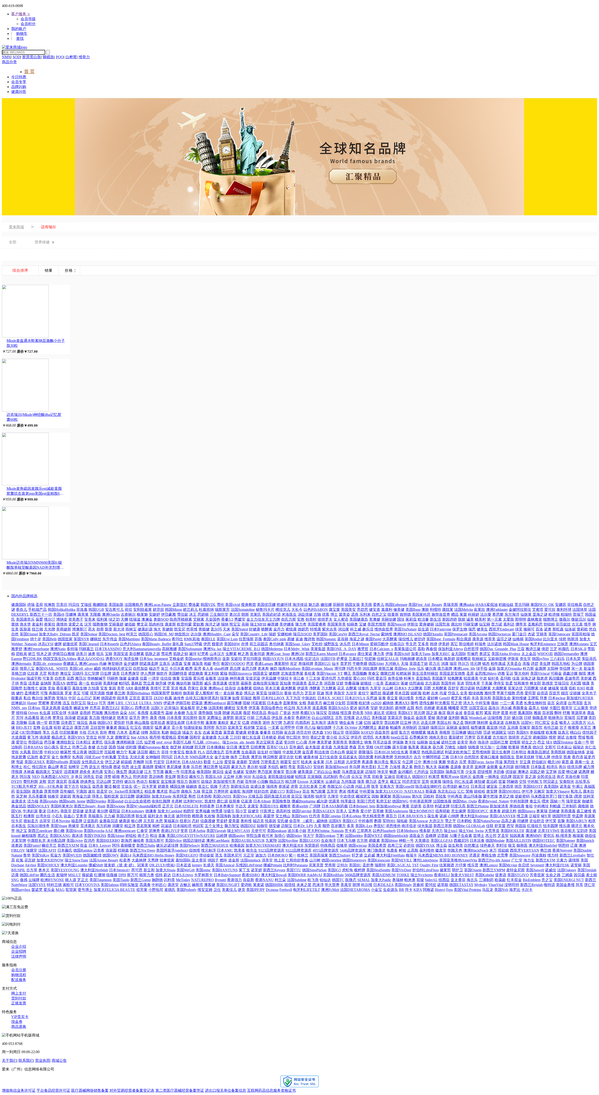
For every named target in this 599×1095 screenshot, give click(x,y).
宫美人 (341, 811)
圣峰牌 (430, 836)
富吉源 (289, 732)
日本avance (347, 654)
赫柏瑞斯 (29, 836)
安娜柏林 (284, 634)
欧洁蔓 (423, 619)
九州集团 (348, 782)
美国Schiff (402, 654)
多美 (350, 826)
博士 (334, 614)
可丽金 (556, 673)
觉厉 (51, 782)
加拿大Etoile (162, 796)
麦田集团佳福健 (281, 777)
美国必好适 (271, 614)
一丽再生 (492, 777)
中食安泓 (177, 752)
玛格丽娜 (407, 659)
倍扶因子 (589, 732)
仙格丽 (518, 639)
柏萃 (592, 821)
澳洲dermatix (21, 664)
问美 (149, 762)
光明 (295, 713)
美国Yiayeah (216, 831)
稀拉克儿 (282, 610)
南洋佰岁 (409, 826)
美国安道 (120, 654)
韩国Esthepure (396, 605)
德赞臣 (72, 683)
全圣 (554, 723)
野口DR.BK (32, 659)
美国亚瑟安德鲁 (452, 673)
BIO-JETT (24, 727)
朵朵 (123, 713)
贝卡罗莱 (149, 786)
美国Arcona (478, 634)
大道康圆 (18, 737)
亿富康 (246, 801)
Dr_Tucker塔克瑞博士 (126, 791)
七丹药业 (421, 772)
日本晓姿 (269, 737)
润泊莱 (343, 629)
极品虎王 (58, 737)
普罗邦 (345, 664)
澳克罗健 (324, 742)
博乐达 (249, 693)
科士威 (355, 629)
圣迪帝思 (572, 678)
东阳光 (155, 732)
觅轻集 (440, 796)
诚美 (470, 619)
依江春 (298, 678)
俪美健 (399, 610)
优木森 (317, 732)
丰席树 (177, 801)
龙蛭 (43, 782)
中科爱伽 (366, 791)
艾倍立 (91, 737)
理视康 (16, 772)
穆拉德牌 (324, 727)
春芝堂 (45, 757)
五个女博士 (214, 826)
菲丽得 (338, 605)
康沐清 (77, 836)
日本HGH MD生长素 (391, 752)
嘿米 (545, 801)
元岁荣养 (353, 762)
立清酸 (501, 747)
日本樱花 (435, 659)
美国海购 (223, 816)
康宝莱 (334, 610)
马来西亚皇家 (353, 772)
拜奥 (543, 698)
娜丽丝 (95, 639)
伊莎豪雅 (168, 614)
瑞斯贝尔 (437, 727)
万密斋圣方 (270, 762)
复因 (112, 688)
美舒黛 (586, 678)
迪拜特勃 (183, 816)
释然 (192, 796)
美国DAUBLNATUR (248, 840)
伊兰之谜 (112, 762)
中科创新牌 (519, 801)
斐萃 (184, 831)
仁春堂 (142, 831)
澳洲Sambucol (215, 703)
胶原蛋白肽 (31, 57)
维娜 (109, 693)
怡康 (218, 713)
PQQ (60, 57)
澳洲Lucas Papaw (158, 605)
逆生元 (94, 767)
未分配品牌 (56, 840)
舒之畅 (201, 708)
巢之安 (235, 723)
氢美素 (413, 747)
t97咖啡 (275, 752)
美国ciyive (74, 840)
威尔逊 (322, 801)
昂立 (541, 742)
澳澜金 (147, 619)
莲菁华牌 (51, 791)
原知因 (74, 762)
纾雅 (566, 713)
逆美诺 (90, 811)
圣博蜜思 (31, 693)
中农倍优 (347, 796)
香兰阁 (119, 693)
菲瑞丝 (246, 698)
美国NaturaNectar (486, 821)
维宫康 (345, 713)
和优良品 (259, 713)
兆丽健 (429, 708)
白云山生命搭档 (137, 801)
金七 (55, 757)
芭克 (250, 664)
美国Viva (240, 796)
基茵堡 (268, 816)
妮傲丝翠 (70, 644)
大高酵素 (389, 639)
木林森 (29, 772)
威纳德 (388, 703)
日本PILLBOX (273, 698)
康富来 (425, 747)
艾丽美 (541, 634)
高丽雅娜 (169, 649)
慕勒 (421, 649)
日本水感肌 (294, 659)
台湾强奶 (449, 786)
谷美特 (428, 806)
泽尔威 (506, 708)
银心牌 (136, 821)
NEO (36, 777)
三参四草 (506, 786)
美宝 (76, 693)
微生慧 (121, 772)
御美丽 (188, 693)
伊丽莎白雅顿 (63, 654)
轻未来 (306, 762)
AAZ (109, 831)
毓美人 (564, 723)
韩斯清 (572, 639)
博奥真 (526, 747)
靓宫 (565, 693)
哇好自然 (261, 791)
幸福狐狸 (537, 732)
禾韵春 (498, 772)
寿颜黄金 (520, 708)
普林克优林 (525, 757)
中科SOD (51, 752)
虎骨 (294, 786)
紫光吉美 (329, 629)
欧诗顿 (554, 614)
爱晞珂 (160, 767)
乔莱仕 (193, 688)
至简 (425, 782)
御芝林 (175, 747)
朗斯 (245, 614)
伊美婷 (443, 644)
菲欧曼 (377, 777)
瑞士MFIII (258, 624)
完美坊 (61, 605)
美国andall (115, 801)
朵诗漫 (561, 703)
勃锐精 (549, 624)
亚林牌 (480, 767)
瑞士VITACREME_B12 (241, 649)
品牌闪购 (18, 87)
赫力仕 (464, 786)
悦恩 (125, 767)
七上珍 (217, 762)
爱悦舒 (119, 723)
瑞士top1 (451, 831)
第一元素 (494, 619)
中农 (483, 678)
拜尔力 (463, 664)
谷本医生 (18, 826)
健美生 (482, 629)
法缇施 (223, 678)
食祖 (529, 806)
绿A (549, 742)
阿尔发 (25, 777)
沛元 (416, 723)
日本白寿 (337, 752)
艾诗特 (117, 782)
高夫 (91, 629)
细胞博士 (550, 619)
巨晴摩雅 (258, 747)
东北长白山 (447, 791)
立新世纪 (179, 605)
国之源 (431, 713)
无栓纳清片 (403, 757)
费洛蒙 (194, 605)
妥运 (509, 673)
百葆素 (73, 782)
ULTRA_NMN (150, 703)
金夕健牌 (131, 664)
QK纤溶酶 (382, 747)
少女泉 (470, 772)
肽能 (461, 619)
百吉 (306, 791)
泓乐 (420, 668)
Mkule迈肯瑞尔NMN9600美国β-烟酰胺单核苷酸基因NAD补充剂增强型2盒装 (35, 565)
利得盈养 (207, 806)
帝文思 (411, 644)
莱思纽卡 (511, 762)
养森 (353, 747)
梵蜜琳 (43, 703)
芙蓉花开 (394, 718)
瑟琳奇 (154, 831)
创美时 (311, 619)
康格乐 (186, 791)
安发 (104, 688)
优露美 (334, 801)
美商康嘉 (568, 811)
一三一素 (507, 703)
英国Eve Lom (227, 639)
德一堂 (42, 723)
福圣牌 (76, 821)
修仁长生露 (251, 737)
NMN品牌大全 (201, 757)
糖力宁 (122, 752)
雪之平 (450, 821)
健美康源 (305, 772)
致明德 (405, 614)
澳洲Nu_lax (212, 649)
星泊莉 (491, 782)
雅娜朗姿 (100, 605)
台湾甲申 (287, 727)
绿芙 (518, 629)
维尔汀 (49, 619)
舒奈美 (358, 713)
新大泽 (118, 629)
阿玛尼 (167, 757)
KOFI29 (367, 732)
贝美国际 (437, 772)
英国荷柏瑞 (580, 634)
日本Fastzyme (440, 629)
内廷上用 (362, 786)
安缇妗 (318, 767)
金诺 (228, 772)
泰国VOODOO (233, 664)
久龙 (110, 737)
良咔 (103, 732)
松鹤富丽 (403, 673)
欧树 (426, 693)
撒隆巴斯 (387, 673)
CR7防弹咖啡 (31, 732)
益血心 (69, 816)
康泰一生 (582, 762)
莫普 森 (568, 762)
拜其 (367, 777)
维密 (552, 737)
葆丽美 (246, 683)
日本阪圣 (538, 767)
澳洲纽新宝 (65, 742)
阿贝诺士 (550, 782)
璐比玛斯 (474, 732)
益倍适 (542, 693)
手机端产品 (37, 610)
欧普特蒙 (184, 624)
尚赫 (103, 664)
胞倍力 (419, 767)
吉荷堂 (45, 821)
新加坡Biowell (336, 767)
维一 (218, 693)
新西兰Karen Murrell (321, 654)
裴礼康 (177, 644)
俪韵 (273, 668)
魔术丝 (162, 791)
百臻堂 (524, 727)
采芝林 (21, 796)
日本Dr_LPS (303, 826)
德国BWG (400, 801)
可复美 (48, 678)
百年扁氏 (296, 747)
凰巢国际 (525, 713)
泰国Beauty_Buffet (156, 644)
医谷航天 (568, 831)
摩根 (112, 732)
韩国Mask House (516, 644)
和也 (419, 708)
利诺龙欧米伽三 (458, 752)
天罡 (43, 673)
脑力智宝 (231, 826)
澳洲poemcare (125, 831)
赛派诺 (284, 786)
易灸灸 (85, 772)
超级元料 (509, 811)
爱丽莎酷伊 (379, 644)
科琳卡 (409, 678)
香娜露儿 (70, 664)
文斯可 (550, 747)
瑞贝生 (82, 723)
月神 (312, 742)
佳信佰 (166, 678)
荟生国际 (23, 791)
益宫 (551, 703)
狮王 (347, 673)
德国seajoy (236, 836)
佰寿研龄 (442, 811)
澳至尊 (244, 747)
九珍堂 (351, 693)
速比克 (379, 713)
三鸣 (84, 767)
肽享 (375, 786)
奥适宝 (484, 654)
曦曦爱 (453, 708)
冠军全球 (58, 713)
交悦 (522, 782)
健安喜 (374, 610)
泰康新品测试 (538, 752)
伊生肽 (277, 718)
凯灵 (75, 634)
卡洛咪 (73, 713)
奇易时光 (303, 718)
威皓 (97, 668)
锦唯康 (473, 747)
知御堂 (262, 826)
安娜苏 (560, 605)
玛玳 (371, 678)
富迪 (299, 639)
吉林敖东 (512, 723)
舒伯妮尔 (539, 762)
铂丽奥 (352, 624)
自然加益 (140, 668)
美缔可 (155, 688)
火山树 (387, 688)
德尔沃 (538, 747)
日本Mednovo (407, 831)
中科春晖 (365, 821)
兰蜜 (322, 786)
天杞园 (575, 683)
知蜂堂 (74, 767)
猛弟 (158, 727)
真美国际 (551, 786)
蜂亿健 (571, 772)
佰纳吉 (258, 688)
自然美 (60, 678)
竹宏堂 (159, 762)
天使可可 (258, 831)
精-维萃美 (563, 836)
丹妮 (240, 782)
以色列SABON (315, 610)
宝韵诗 (582, 831)
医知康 (285, 683)
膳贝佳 (218, 772)
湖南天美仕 (438, 737)
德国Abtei (376, 664)
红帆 (298, 757)
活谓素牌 (71, 772)
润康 (445, 664)
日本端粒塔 (182, 826)
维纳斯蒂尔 (212, 659)
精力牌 (290, 782)
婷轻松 (131, 836)
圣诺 (279, 742)
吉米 (434, 693)
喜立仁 (203, 786)
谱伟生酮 (426, 703)
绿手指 (481, 668)
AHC (132, 713)
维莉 (467, 698)
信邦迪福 (416, 683)
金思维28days (486, 673)
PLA (201, 752)
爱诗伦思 (328, 678)
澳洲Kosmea (579, 644)
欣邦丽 (277, 732)
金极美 (210, 678)
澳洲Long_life (464, 668)
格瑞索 (578, 836)
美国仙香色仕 (272, 708)
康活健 (531, 831)
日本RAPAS (33, 747)
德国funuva (526, 811)
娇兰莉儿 (190, 610)
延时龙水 (155, 816)
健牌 (58, 644)
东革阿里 (179, 796)
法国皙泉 (442, 624)
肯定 (293, 664)
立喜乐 (164, 664)
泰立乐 (535, 801)
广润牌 (315, 806)
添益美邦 (382, 732)
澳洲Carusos (88, 664)
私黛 (132, 752)
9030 (247, 777)
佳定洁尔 (311, 659)
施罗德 (49, 698)
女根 (302, 703)
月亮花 (95, 708)
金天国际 (458, 654)
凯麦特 (210, 801)
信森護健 (207, 821)
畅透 (393, 772)
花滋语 (166, 826)
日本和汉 (83, 742)
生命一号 (581, 742)
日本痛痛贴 (216, 747)
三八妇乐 (557, 659)
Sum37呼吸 (193, 644)
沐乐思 (345, 644)
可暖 (85, 693)
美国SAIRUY (576, 821)
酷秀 (189, 668)
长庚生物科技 (535, 703)
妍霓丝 (158, 610)
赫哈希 (138, 840)
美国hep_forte (405, 668)
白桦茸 (71, 57)
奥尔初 (252, 767)
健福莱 (553, 688)
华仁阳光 (293, 737)
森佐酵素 (141, 688)
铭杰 (486, 664)
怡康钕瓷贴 (193, 727)
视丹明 (155, 737)
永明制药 (409, 727)
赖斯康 (197, 816)
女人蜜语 (340, 619)
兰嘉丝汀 (356, 659)
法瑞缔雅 (494, 718)
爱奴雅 (198, 624)
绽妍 (339, 683)
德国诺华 (108, 698)
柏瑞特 (566, 614)
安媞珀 (236, 659)
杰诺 (531, 634)
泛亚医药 (90, 821)
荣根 (369, 747)
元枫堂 (539, 791)
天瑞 (404, 664)
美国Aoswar (418, 821)
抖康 (129, 723)
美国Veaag (59, 826)
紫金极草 (187, 708)
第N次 (417, 796)
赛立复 (392, 698)
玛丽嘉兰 (86, 649)
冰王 (193, 614)
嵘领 (116, 777)
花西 (70, 678)
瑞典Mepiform (289, 668)
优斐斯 (234, 683)
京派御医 (314, 777)
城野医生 (331, 644)
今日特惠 (18, 77)
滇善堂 (332, 723)
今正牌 (407, 762)
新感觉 (547, 683)
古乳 (339, 718)
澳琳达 (523, 772)
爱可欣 (549, 610)
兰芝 (553, 649)
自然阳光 (471, 757)
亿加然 (32, 757)
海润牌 (247, 791)
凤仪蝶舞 (556, 678)
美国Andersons (396, 811)
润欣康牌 (369, 668)
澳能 (425, 610)
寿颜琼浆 (56, 693)
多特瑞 (72, 649)
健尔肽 (517, 718)
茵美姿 (344, 614)
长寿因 (77, 757)
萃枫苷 (414, 752)
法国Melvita (463, 610)
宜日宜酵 (127, 796)
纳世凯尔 (182, 634)
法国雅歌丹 (133, 605)
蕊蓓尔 (494, 708)
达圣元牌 (428, 723)
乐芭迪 (371, 698)
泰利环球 (563, 610)
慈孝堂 (122, 718)
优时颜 (131, 747)
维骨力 (84, 57)
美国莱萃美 (336, 624)
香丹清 (577, 757)
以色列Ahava (130, 644)
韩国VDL (208, 605)
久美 (317, 826)
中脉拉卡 (284, 678)
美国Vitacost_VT (329, 673)
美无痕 (366, 605)
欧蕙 (168, 698)
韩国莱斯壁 (160, 693)
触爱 (337, 772)
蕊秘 (169, 713)
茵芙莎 (147, 698)
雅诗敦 (309, 639)
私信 (27, 698)
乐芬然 (196, 767)
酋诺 (117, 767)
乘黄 (405, 806)
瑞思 (472, 629)
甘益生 (126, 786)
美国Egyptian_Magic (317, 668)
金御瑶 (464, 727)
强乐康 (109, 742)
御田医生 (507, 757)
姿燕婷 (85, 713)
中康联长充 (36, 840)
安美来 (89, 619)
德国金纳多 (575, 752)
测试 (561, 737)
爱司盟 (530, 693)
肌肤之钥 (180, 654)
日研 (527, 718)
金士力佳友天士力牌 (263, 619)
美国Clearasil (89, 644)
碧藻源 (197, 703)
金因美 (421, 718)
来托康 (97, 772)
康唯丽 (583, 806)
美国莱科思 (421, 614)
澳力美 (378, 654)
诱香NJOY (114, 659)
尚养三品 (79, 747)
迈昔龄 (443, 836)
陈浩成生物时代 (428, 786)
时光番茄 (442, 703)
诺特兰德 (448, 742)
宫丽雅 (352, 703)
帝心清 (344, 777)
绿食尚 (363, 688)
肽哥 (202, 718)
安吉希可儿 (114, 610)
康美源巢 (219, 683)
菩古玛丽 (522, 605)
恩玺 (510, 826)
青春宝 (373, 673)
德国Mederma (272, 649)
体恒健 (479, 782)
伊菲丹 (356, 737)
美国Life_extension (47, 664)
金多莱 (318, 762)
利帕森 (555, 806)
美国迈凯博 (125, 816)
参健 (91, 747)
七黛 (359, 723)
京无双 (148, 821)
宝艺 (593, 644)
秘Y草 (546, 816)
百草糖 (378, 811)
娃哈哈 (479, 791)
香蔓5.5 (227, 619)
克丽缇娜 (388, 619)
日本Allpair (262, 801)
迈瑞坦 (370, 772)
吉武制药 (330, 777)
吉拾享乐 (582, 782)
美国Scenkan (325, 836)
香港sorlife (300, 806)
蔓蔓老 (111, 727)
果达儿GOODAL (91, 659)
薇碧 (247, 713)
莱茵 (463, 614)
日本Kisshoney (132, 811)
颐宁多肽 (565, 796)
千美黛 (486, 683)
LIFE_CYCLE (127, 703)
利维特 (435, 610)
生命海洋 (328, 840)
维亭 (587, 624)
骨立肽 (207, 791)
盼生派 (141, 816)
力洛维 (395, 767)
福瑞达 (578, 747)
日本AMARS (192, 762)
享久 (46, 732)
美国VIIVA (76, 737)
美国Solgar (88, 634)
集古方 (404, 732)
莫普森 (216, 732)
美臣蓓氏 (589, 659)
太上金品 (528, 654)
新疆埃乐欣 (240, 786)
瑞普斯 (197, 683)
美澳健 (374, 619)
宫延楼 (109, 752)
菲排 (165, 752)
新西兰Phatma (478, 806)
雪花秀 (166, 654)
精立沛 (129, 826)
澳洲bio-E (216, 688)
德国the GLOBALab (469, 826)
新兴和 (485, 698)
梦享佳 (58, 718)
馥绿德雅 (475, 693)
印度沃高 (458, 806)
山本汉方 (217, 654)
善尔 (562, 767)
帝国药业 (35, 742)
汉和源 (339, 762)
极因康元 (43, 772)
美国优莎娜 (266, 605)
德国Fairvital (301, 811)
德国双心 (145, 634)
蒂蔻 (23, 683)
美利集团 (379, 718)
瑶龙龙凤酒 (51, 708)
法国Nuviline (288, 840)
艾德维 (254, 762)
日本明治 (518, 752)
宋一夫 (577, 668)
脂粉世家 (111, 796)
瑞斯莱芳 (222, 610)
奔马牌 (354, 767)
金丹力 (279, 629)
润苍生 (89, 777)
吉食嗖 (571, 737)
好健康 (254, 629)
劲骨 (100, 629)
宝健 (362, 624)
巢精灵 (223, 723)
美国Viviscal (540, 673)
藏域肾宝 (363, 796)
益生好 (262, 752)
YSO (328, 732)
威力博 (588, 767)
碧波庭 (82, 718)
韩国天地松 (561, 664)
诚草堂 (377, 723)
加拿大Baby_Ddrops (55, 634)
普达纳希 (156, 777)
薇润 (450, 713)
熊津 (329, 693)
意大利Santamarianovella (142, 649)
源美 (116, 673)
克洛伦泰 (572, 777)
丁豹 (340, 836)
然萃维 (191, 629)
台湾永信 (43, 816)
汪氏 (139, 742)
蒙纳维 (386, 634)
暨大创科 (521, 673)
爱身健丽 (426, 624)
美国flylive (173, 840)
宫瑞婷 (423, 727)
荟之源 (530, 777)
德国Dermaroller (566, 654)
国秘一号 (557, 801)
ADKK (142, 737)
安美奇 (242, 708)
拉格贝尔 (397, 644)
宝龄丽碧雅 (497, 659)
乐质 (54, 732)
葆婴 (39, 619)
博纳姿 (61, 619)
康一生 (84, 683)
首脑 (561, 821)
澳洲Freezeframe (36, 649)
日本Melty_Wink (297, 649)
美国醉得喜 (177, 673)
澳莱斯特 (281, 664)
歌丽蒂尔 (555, 718)
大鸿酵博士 (367, 727)
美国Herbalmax (138, 693)
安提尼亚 (252, 678)
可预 (44, 693)
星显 (504, 713)
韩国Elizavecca (240, 673)
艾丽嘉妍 (116, 624)
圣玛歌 (505, 678)
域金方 (187, 732)
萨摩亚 (342, 659)
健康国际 (18, 605)
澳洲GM (297, 654)
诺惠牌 (584, 772)
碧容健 (78, 811)
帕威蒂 (395, 727)
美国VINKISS (95, 836)
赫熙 (283, 767)
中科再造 (454, 796)
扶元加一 (487, 747)
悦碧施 (370, 659)
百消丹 (89, 840)
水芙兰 (585, 727)
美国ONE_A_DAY (341, 649)
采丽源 (451, 727)
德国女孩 (352, 605)
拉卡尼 (16, 821)
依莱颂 (435, 782)
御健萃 (587, 801)
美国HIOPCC (478, 811)
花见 (341, 688)
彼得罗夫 (325, 619)
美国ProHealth (57, 762)
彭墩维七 (30, 688)
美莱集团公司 (405, 649)
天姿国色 (212, 619)
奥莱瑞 (542, 811)
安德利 (250, 772)
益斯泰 (234, 801)
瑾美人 (97, 796)
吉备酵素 (244, 688)
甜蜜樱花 (463, 659)
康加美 (197, 664)
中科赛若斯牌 (420, 801)
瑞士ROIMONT (421, 811)
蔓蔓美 (265, 732)
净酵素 (314, 688)
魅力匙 (314, 605)
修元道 (169, 816)
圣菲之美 (315, 683)
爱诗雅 (56, 703)
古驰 (317, 614)
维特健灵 (108, 718)
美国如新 (116, 605)
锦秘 (544, 708)
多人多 (207, 668)
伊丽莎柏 (182, 703)
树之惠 (243, 654)
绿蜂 (144, 732)
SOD (16, 57)
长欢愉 (209, 816)
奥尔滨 (235, 614)
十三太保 (312, 678)
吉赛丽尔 (128, 614)
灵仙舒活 (536, 821)
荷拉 (128, 610)
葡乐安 (395, 762)
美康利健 (110, 683)
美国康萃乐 (25, 619)
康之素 (407, 767)
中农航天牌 (291, 752)
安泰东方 (387, 786)
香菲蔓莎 (63, 688)
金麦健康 (209, 737)
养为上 (126, 777)
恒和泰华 (521, 683)
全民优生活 (546, 777)
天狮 (124, 619)
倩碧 (545, 649)
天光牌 (49, 629)
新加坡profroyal (388, 806)
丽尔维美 (406, 698)
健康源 (124, 821)
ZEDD (158, 698)
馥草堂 (567, 708)
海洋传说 (299, 605)
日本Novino (60, 821)
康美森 (37, 791)
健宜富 (492, 786)
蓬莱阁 (211, 723)
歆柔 (509, 683)
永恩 (159, 821)
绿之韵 (114, 619)
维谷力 (182, 782)
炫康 (564, 688)
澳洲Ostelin (111, 614)
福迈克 (258, 821)
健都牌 (274, 673)
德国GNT (105, 723)
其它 (454, 644)
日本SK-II (578, 649)
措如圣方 (30, 821)
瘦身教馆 (248, 605)
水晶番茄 (31, 718)
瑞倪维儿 (405, 639)
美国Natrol (239, 629)
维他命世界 (383, 629)
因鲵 (375, 796)
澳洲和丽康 (125, 742)
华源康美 (299, 683)
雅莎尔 (80, 678)
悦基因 (270, 821)
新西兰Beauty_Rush (89, 806)
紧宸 (488, 713)
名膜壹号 (157, 713)
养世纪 (379, 826)
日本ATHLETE (186, 806)
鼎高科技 (283, 811)
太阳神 (552, 668)
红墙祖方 (534, 826)
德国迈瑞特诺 (194, 840)
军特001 (389, 821)
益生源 (423, 629)
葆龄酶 (443, 767)
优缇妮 (511, 772)
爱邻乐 (549, 836)
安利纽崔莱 (142, 610)
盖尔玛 (216, 629)
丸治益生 (259, 777)
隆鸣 (414, 703)
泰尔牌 (102, 811)
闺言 (518, 786)
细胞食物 (100, 624)
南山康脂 (141, 723)
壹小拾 (331, 737)
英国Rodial (533, 639)
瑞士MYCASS (238, 831)
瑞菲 (453, 664)
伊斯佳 (412, 624)
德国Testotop (563, 742)
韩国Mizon (173, 610)
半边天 (240, 806)
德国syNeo (540, 659)
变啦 (15, 752)
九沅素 (223, 737)
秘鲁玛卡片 (265, 610)
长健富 (238, 772)
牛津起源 (30, 811)
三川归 (235, 737)
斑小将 (45, 718)
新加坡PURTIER (579, 698)
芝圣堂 (503, 836)
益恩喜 (97, 786)
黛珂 (193, 654)
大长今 (297, 610)
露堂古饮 (286, 757)
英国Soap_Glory (297, 644)
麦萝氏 (97, 742)
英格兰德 (18, 673)
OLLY (283, 747)
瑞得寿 (272, 786)
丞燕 (354, 614)
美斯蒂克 (339, 742)
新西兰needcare (40, 831)
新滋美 (589, 668)
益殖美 (67, 708)
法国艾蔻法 (478, 708)
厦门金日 (519, 634)
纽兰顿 (37, 629)
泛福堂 (534, 816)
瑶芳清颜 (97, 693)
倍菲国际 (352, 732)
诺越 (443, 816)
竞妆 (51, 688)
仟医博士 (267, 811)
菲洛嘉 (82, 610)
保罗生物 (459, 629)
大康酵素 (499, 688)
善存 (473, 742)
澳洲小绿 (430, 762)
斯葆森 (431, 791)
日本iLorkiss (351, 816)
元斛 (239, 777)
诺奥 (548, 629)
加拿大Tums (421, 654)
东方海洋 (511, 614)
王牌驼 (533, 698)
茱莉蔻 (411, 619)
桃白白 (575, 732)
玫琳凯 (49, 605)
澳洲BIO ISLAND (407, 634)
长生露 (45, 713)
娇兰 (32, 654)
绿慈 (562, 639)
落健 (404, 683)
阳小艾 (241, 811)
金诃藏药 (405, 772)
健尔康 (430, 668)
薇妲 (495, 703)
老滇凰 (441, 708)
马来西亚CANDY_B (57, 777)
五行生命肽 (328, 757)
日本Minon (360, 644)
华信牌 (564, 668)
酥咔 (558, 713)
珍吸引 (229, 811)
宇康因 (81, 791)
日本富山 (564, 747)
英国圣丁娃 (418, 664)
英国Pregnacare (456, 634)
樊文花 (142, 624)
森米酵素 (288, 688)
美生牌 (545, 664)
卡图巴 (554, 708)
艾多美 (423, 644)
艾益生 (261, 727)
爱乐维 (198, 678)
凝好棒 (432, 698)
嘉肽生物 (79, 688)
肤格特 (176, 693)
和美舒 (53, 673)
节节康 (158, 772)
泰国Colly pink (274, 639)
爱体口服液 (489, 757)
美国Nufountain (190, 649)
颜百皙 (537, 727)
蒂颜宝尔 (334, 786)
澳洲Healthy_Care (217, 634)
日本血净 (274, 703)
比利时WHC (193, 801)
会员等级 (28, 19)
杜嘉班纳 (206, 610)
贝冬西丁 (68, 723)
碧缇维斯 (484, 772)
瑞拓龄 (402, 821)
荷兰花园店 (258, 644)
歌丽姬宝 (479, 659)
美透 (519, 703)
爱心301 (359, 678)
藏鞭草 (285, 806)
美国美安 (348, 610)
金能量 (492, 767)
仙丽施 (422, 742)
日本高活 (478, 786)
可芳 (102, 703)
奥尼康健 (174, 767)
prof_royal (164, 742)
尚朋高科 (302, 723)
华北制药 (386, 708)
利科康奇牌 (383, 757)
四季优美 (142, 708)
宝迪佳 (389, 777)
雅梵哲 (363, 649)
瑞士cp (92, 703)
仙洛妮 (570, 629)
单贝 (78, 777)
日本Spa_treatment (153, 659)
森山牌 (53, 767)
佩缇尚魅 (183, 683)
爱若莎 (381, 678)
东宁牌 (276, 723)
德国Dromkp (96, 801)
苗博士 (478, 836)
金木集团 (312, 747)
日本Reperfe (109, 644)
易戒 (281, 737)
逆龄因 (65, 796)
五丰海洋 (318, 723)
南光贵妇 (368, 767)
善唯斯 (444, 732)
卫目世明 (97, 727)
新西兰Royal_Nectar (364, 634)
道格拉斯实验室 (266, 683)
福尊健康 (478, 727)
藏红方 (154, 752)
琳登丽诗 (115, 664)
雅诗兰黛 (533, 649)
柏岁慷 (249, 727)
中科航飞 (534, 782)
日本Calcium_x (381, 649)
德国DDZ (248, 826)
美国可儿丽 (182, 742)
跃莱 (203, 688)
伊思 (207, 644)
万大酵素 (328, 688)
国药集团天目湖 (277, 796)
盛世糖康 (195, 673)
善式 (560, 777)
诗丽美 (256, 723)
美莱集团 (317, 649)
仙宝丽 (484, 624)
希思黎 (498, 614)
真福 (92, 723)
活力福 (32, 801)
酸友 (165, 747)
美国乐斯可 (154, 840)
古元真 (577, 624)
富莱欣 (479, 610)
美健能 (167, 629)
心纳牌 (453, 816)
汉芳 (88, 624)
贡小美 (177, 727)
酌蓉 (378, 821)
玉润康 (512, 727)
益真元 (563, 732)
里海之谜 (540, 614)
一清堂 (153, 678)
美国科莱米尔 (62, 806)
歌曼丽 (513, 747)
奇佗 (216, 664)
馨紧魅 (385, 796)
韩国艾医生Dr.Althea (59, 659)
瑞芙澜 (225, 698)
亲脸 (526, 664)
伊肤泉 (513, 659)
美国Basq (412, 610)
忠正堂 (526, 737)
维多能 (425, 831)
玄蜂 (36, 727)
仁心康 (301, 742)
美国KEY (405, 713)
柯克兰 (131, 634)
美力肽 (94, 718)
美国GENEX (34, 762)
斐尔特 (289, 742)
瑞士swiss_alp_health (238, 742)
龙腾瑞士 (214, 718)
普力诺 (496, 624)
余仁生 (590, 747)
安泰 (187, 664)
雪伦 (220, 605)
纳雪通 (217, 811)
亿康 (245, 723)
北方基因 (432, 683)
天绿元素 (137, 757)
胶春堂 (279, 772)
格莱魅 (142, 614)
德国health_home (72, 801)
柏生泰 (150, 791)
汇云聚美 (580, 708)
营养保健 (45, 242)
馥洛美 (191, 752)
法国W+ (527, 723)
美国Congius (331, 816)
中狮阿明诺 (431, 757)
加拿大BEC (440, 654)
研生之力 (529, 742)
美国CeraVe (338, 634)
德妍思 (303, 629)
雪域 (581, 737)
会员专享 (18, 82)
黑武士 (43, 836)
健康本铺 (310, 757)
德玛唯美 (522, 767)
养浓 (342, 791)
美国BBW (232, 644)
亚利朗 (454, 718)
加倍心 (279, 836)
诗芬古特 (303, 732)
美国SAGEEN (323, 811)
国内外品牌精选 (24, 596)
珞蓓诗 (483, 742)
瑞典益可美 (455, 772)
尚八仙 (310, 727)
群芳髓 (54, 723)
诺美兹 (565, 786)
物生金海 (346, 723)
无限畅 (21, 723)
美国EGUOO (309, 840)
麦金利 (37, 624)
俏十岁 (35, 639)
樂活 (108, 786)
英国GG (127, 708)
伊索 (171, 683)
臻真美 (432, 732)
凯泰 (567, 757)
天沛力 (437, 831)
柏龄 (208, 664)
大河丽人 (392, 664)
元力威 (109, 816)
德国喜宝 (260, 673)
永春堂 (289, 718)
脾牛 (145, 718)
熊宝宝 (235, 624)
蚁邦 (479, 713)
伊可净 (527, 791)
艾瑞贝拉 (561, 683)
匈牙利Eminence (543, 644)
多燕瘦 (143, 713)
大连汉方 (436, 821)
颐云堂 (338, 732)
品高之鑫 (508, 821)
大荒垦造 (492, 831)
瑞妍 (272, 634)
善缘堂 (73, 826)
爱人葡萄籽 (204, 693)
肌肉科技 (156, 624)
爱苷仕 (21, 742)
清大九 (468, 703)
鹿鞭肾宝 (122, 737)
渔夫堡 (25, 624)
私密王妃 (383, 801)
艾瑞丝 (86, 605)
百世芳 (554, 693)
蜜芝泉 (456, 698)
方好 (507, 718)
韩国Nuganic (326, 639)
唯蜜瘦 (573, 727)
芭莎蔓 (49, 742)
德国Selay (294, 836)
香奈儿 (21, 610)
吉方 (417, 757)
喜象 (162, 836)
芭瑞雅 (97, 713)
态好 (195, 821)
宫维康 (349, 718)
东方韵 (221, 727)
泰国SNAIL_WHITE (52, 668)
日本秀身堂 (130, 673)
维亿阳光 (39, 767)
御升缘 (161, 683)
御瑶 (582, 673)
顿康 (586, 683)
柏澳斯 (29, 816)
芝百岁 (310, 693)
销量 (49, 270)
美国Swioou (115, 806)
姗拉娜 (326, 605)
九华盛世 (344, 678)
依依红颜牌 (161, 801)
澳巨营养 (210, 767)
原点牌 (235, 668)
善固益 (520, 826)
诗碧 (534, 664)
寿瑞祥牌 (305, 664)
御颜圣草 (539, 718)
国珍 (401, 619)
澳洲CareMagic (218, 840)
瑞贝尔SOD (302, 634)
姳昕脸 (416, 693)
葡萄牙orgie (450, 777)
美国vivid (232, 605)
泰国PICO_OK (542, 605)
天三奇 (382, 767)
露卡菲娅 (399, 747)
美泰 (186, 767)
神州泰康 (237, 678)
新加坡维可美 (224, 782)
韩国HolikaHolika (61, 610)
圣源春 (455, 767)
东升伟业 (109, 639)
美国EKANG (60, 836)
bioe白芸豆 (399, 737)
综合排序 (20, 270)
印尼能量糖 (68, 732)
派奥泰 (495, 811)
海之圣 (458, 723)
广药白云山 (323, 772)
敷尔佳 (37, 698)
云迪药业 (332, 782)
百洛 (539, 629)
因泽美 (122, 698)
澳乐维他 (111, 713)
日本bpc (34, 708)
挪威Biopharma (303, 801)
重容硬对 (456, 737)
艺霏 (166, 688)
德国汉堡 (95, 752)
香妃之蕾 (317, 737)
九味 (197, 791)
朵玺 (235, 634)
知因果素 (517, 836)
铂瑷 (263, 767)
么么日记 (84, 698)
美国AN (59, 683)
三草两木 (364, 831)
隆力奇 (301, 624)
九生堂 (191, 713)
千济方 (224, 786)
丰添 (475, 698)
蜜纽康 (291, 629)
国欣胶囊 (365, 757)
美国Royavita (94, 831)
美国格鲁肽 (281, 801)
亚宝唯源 (168, 782)
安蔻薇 (186, 678)
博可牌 (340, 668)
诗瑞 (31, 605)
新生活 (435, 619)
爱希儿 (378, 605)
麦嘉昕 (242, 762)
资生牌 (170, 777)
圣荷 (39, 605)
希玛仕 (177, 639)
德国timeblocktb (396, 836)
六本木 (122, 732)
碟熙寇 (114, 811)
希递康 (367, 762)
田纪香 (37, 752)
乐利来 (365, 614)
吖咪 (299, 727)
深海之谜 (528, 678)
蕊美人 (534, 708)
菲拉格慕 (574, 605)
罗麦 (68, 693)
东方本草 (303, 708)
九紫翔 (271, 840)
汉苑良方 (578, 723)
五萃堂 (332, 791)
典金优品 (18, 806)
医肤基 (25, 629)
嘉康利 (386, 610)
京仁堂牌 (91, 673)
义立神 (228, 777)
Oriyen (33, 713)
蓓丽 (245, 624)
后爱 (561, 772)
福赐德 (191, 786)
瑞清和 (308, 796)
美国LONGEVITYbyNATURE (191, 836)
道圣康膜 (319, 708)
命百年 (294, 821)
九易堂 (288, 723)
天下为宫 (293, 698)
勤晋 (207, 762)
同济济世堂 (411, 782)
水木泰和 (382, 737)
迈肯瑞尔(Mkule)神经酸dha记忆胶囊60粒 (34, 417)
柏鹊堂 (188, 811)
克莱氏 (255, 614)
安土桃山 (282, 816)
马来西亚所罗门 (544, 796)
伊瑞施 (398, 742)
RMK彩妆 (192, 639)
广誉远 (285, 713)
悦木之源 (44, 654)
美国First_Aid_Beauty (425, 605)
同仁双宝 (542, 723)
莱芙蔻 (261, 693)
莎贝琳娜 (458, 732)
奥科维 (246, 821)
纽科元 (465, 777)
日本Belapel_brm (362, 806)
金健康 (133, 678)
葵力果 (438, 747)
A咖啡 (462, 747)
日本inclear (557, 698)
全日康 (231, 747)
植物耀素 (418, 732)
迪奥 (91, 654)
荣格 (469, 791)
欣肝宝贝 (78, 703)
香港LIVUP (170, 831)
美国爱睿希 (316, 624)
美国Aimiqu (401, 796)
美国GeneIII (404, 786)
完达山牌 (103, 782)
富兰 (164, 668)
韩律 (433, 644)
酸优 (116, 786)
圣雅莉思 (535, 624)
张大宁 (308, 836)
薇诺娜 (388, 693)
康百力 (391, 816)
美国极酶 (359, 673)
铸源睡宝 (499, 732)
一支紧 (273, 727)
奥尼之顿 (506, 796)
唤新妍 (449, 659)
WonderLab (477, 718)
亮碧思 (362, 610)
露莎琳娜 (234, 703)
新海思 (126, 840)
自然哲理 (471, 649)
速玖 (91, 791)
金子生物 (221, 757)
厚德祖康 (516, 806)
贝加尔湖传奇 (38, 826)
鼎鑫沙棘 (570, 673)
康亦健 (441, 718)
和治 (153, 836)
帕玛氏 (124, 683)
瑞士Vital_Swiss (471, 831)
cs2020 (376, 703)
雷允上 (65, 747)
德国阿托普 (561, 816)
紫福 (223, 673)
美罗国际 (320, 634)
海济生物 (131, 659)
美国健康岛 (358, 619)
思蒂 (520, 693)
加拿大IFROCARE (247, 816)
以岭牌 (221, 836)
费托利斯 (30, 782)
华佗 (305, 737)
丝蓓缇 (230, 688)
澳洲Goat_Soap (278, 654)
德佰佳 (590, 836)
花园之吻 (537, 772)
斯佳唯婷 (466, 644)
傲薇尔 (564, 619)
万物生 (450, 747)
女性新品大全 (92, 762)
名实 (198, 732)
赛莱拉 (49, 624)
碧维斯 (515, 742)
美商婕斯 (63, 629)
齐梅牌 (138, 762)
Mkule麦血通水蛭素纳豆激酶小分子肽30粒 (36, 343)
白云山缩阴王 (323, 718)
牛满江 (577, 786)
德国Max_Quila (465, 801)
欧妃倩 (364, 703)
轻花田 (224, 767)
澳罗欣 (256, 757)
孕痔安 (498, 683)
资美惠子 (75, 619)
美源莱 (589, 816)
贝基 (32, 723)
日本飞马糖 (346, 840)
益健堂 (253, 811)
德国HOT (419, 777)
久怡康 (93, 688)
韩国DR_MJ (164, 634)
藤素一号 (172, 772)
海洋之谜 (212, 624)
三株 (445, 757)
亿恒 (367, 723)
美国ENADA (338, 708)
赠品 (455, 614)
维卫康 (522, 816)
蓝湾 (197, 668)
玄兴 (587, 703)
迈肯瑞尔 (171, 708)
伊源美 (302, 688)
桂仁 (27, 767)
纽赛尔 (185, 821)
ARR (129, 688)
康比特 (456, 624)
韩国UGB (96, 610)
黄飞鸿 (32, 737)
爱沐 (353, 708)
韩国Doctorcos (499, 634)
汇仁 (461, 791)
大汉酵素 (415, 688)
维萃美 (490, 639)
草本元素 (272, 688)
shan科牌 (221, 668)
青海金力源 (81, 796)
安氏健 (282, 821)
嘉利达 (509, 624)
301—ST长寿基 (50, 786)
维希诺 (352, 791)
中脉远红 (309, 698)
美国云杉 (444, 723)
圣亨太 (383, 782)
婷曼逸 (253, 732)
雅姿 (239, 693)
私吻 (165, 732)
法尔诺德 (494, 644)
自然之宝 (379, 614)
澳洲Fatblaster (497, 610)
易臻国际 (540, 737)
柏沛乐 (552, 767)
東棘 (442, 762)
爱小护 (366, 811)
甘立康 (525, 762)
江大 (148, 772)
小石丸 (57, 816)
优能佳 (391, 713)
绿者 (543, 688)
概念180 (554, 762)
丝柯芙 (588, 796)
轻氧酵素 (455, 678)
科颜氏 (564, 649)
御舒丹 (162, 673)
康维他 (61, 624)
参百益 (469, 713)
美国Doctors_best (111, 634)
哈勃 (57, 727)
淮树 (111, 703)
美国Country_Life (254, 634)
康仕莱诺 (364, 654)
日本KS (400, 688)
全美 (464, 693)
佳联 (489, 826)
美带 (120, 688)
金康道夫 (18, 801)
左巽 (410, 708)
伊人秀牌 (147, 673)
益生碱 (434, 742)
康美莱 (83, 614)
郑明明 (520, 619)
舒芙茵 (500, 826)
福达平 (154, 668)
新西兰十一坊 (41, 614)
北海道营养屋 (292, 673)
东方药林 (103, 826)
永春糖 (179, 713)
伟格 (162, 718)
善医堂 (66, 811)
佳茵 (143, 678)
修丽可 (529, 629)
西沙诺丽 (467, 688)
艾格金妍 (176, 659)
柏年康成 (498, 664)
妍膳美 (163, 786)
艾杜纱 (317, 644)
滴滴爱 (45, 737)
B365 (581, 688)
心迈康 (348, 786)
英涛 (460, 683)
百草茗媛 (484, 737)
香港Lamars (264, 664)
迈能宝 (286, 826)
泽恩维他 (393, 826)
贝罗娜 (582, 718)
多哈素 (309, 673)
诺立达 (67, 727)
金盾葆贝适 (108, 821)
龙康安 (253, 806)
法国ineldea (354, 836)
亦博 (244, 644)
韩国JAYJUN (273, 659)
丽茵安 (286, 762)
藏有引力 (196, 777)
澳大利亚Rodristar (474, 816)
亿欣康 (32, 673)
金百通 (307, 752)
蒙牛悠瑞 (490, 796)
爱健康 (241, 732)
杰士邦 (491, 836)
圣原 (470, 673)
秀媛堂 (239, 619)
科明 (102, 737)
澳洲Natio (58, 649)
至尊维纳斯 (481, 752)
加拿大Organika (509, 668)
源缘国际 (143, 796)
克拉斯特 (190, 718)
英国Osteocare (559, 634)
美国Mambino (129, 639)
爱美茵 (234, 821)
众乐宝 (356, 777)
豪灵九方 (238, 767)
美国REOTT (533, 786)
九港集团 (340, 747)
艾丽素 (198, 619)
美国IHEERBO (108, 840)
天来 (226, 629)
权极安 (154, 782)
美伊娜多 (286, 624)
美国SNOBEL (509, 791)
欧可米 (267, 836)
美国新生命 (501, 698)
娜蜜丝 (229, 708)
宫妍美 (416, 806)
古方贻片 (500, 737)
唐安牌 (491, 791)
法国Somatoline (243, 610)
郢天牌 (200, 747)
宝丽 (108, 654)
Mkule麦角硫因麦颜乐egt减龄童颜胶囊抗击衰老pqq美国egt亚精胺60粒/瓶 (34, 491)
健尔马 (129, 782)
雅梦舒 (16, 649)
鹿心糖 (59, 831)
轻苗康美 (471, 678)
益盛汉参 (257, 786)
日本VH (456, 757)
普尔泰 (291, 772)
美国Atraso (115, 836)
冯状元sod (92, 757)
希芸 (63, 767)
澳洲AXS (402, 703)
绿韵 (511, 732)
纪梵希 (203, 654)
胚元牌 (419, 713)
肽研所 (514, 737)
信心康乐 (51, 747)
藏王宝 (395, 782)
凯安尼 (179, 629)
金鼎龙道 (496, 723)
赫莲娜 (272, 624)
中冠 (72, 698)
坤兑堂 (382, 772)
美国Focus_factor (481, 762)
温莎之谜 (504, 639)
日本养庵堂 (224, 806)
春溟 (442, 713)
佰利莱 (102, 619)
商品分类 (9, 62)
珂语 (502, 727)
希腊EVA (307, 713)
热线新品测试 (432, 752)
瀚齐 (234, 757)
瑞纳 (224, 624)
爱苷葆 (229, 762)
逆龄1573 (277, 791)
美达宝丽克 (265, 742)
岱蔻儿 (453, 693)
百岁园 (547, 713)
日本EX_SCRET (331, 698)
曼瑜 (288, 693)
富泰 (382, 698)
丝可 (296, 762)
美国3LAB (213, 777)
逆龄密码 (522, 796)
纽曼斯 (393, 614)
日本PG (53, 811)
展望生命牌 (175, 723)
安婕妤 (154, 614)
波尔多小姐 (297, 831)
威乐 (208, 683)
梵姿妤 (221, 821)
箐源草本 (578, 713)
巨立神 (405, 723)
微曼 (176, 678)
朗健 (226, 713)
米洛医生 (289, 614)
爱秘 (431, 718)
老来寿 (263, 668)
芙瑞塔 (569, 718)
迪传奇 (178, 698)
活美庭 (33, 683)
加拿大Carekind (169, 811)
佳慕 (516, 678)
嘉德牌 (147, 767)
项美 (361, 782)
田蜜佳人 (403, 777)
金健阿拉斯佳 (520, 610)
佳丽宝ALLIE (388, 659)
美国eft (58, 614)
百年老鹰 (232, 752)
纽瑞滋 (134, 619)
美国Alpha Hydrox (505, 654)
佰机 (572, 688)
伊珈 (389, 654)
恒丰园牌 (550, 826)
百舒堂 (453, 688)
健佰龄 (130, 624)
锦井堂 (321, 796)
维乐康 (564, 826)
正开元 (167, 806)
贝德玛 (77, 673)
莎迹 (487, 732)
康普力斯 (81, 727)
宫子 (563, 727)
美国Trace (293, 791)
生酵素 (231, 654)
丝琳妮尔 (18, 703)
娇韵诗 (419, 639)
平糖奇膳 (359, 664)
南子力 (143, 836)
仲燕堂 (556, 757)
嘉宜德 (492, 727)
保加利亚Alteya (450, 649)
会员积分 (28, 24)
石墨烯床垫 (418, 737)
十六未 (338, 727)
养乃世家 (264, 772)
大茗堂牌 (18, 840)
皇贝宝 (296, 796)
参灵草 (468, 767)
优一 (137, 786)
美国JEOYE (269, 806)
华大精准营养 (373, 816)
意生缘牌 (458, 811)
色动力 (142, 782)
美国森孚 (439, 678)
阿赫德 (512, 782)
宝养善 (353, 811)
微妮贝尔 (578, 619)
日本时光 (173, 762)
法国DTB (328, 659)
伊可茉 (550, 821)
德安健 (274, 826)
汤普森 (177, 664)
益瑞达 (206, 782)
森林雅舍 (534, 619)
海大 (157, 629)
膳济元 (576, 826)
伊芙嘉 (254, 708)
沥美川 (81, 654)
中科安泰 (482, 703)
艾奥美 (81, 816)
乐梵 (463, 762)
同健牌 (522, 821)
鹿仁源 (222, 801)
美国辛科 (448, 683)
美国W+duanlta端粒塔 (143, 806)
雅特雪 (490, 693)
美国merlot (193, 659)
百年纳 (250, 782)
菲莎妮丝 (563, 624)
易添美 (421, 659)
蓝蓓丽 (342, 639)
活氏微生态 (215, 752)
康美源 (477, 639)
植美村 (480, 619)
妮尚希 (363, 708)
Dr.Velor (351, 727)
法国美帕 (215, 708)
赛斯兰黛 (385, 668)
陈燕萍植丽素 (181, 619)
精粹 (156, 826)
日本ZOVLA (355, 698)
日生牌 (105, 673)
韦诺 (19, 762)
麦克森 (326, 747)
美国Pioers (299, 816)
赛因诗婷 (449, 619)
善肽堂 (339, 693)
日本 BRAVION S (412, 816)
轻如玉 (85, 786)
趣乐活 (367, 629)
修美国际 (204, 772)
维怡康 (106, 767)
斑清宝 (240, 718)
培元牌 (475, 664)
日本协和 (204, 796)
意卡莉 (350, 831)
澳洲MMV (534, 836)
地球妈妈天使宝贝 (117, 668)
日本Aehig (197, 831)
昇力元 (434, 664)
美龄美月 (314, 703)
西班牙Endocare (501, 629)
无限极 (95, 614)
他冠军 (198, 826)
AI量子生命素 (460, 836)
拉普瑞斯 (246, 639)
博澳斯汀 (79, 629)
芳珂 (19, 718)
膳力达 (371, 782)
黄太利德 (211, 673)
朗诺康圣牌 (148, 664)
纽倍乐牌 (574, 767)
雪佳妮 (182, 614)
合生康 (47, 727)
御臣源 (175, 732)
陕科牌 (470, 723)
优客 (325, 614)
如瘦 (236, 698)
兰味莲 (562, 644)
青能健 (204, 629)
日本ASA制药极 (334, 806)
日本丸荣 (573, 659)
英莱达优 (515, 688)
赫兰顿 (328, 703)
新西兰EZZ (111, 708)
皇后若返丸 (348, 757)
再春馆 (431, 649)
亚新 (226, 659)
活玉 (66, 703)
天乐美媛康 (37, 796)
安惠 (300, 619)
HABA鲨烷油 (486, 605)
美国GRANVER (502, 816)
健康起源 (145, 629)
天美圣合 (514, 664)
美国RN (522, 732)
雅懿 (537, 713)
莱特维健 (519, 698)
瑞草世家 (573, 801)
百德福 (333, 713)
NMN (6, 57)
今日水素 (176, 668)
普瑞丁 (578, 614)
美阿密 (209, 727)
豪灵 (167, 727)
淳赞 (107, 777)
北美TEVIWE (549, 831)
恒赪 (120, 747)
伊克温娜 (268, 678)
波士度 (135, 767)
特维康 (315, 629)
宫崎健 (554, 811)
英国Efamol (29, 634)
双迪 (320, 693)
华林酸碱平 (96, 678)
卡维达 (420, 698)
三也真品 (263, 718)
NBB (369, 713)
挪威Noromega (149, 747)
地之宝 (21, 831)
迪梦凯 (228, 718)
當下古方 (71, 786)
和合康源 (463, 639)
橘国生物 (177, 786)
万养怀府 (221, 791)
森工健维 (584, 811)
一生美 (378, 683)
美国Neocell (396, 624)
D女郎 (340, 703)
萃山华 (174, 791)
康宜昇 (61, 782)
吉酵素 (351, 688)
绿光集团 (424, 826)
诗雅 (501, 673)
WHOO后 (545, 654)
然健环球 (284, 605)
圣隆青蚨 (290, 703)
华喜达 (452, 762)
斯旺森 (558, 629)
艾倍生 (123, 757)
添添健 (70, 718)
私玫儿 (576, 791)
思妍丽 (203, 614)
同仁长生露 (463, 782)
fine (133, 737)
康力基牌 (444, 668)
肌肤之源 (152, 654)
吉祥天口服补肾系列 (202, 698)
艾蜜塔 (537, 610)
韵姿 (99, 777)
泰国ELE (208, 639)
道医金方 (416, 836)
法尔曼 (485, 614)
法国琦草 (579, 610)
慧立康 (148, 683)
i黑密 (578, 796)
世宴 (502, 782)
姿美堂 (462, 742)
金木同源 (506, 767)
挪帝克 (521, 624)
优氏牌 (506, 777)
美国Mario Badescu (156, 639)
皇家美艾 (235, 727)
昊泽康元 (87, 826)
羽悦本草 (472, 683)
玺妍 (374, 708)
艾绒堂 (57, 772)
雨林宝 (131, 629)
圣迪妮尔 (392, 683)
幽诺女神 (80, 708)
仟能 (251, 718)
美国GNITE (222, 796)
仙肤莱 (526, 614)
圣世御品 (423, 678)
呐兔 (368, 742)
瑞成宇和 (33, 678)
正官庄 (134, 698)
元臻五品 (255, 796)
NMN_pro (19, 708)
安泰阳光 (566, 782)
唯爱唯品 (168, 737)
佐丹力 (298, 693)
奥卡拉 (410, 742)
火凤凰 (25, 752)
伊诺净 (169, 703)
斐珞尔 (61, 698)
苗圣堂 (102, 791)
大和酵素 (439, 688)
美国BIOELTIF (512, 831)
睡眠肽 (48, 57)
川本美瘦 (174, 718)
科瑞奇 (480, 644)
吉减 (206, 732)
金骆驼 (235, 791)
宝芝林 (551, 772)
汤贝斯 (142, 752)
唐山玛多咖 (472, 796)
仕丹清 (314, 816)
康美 (153, 718)
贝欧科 (428, 796)
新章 (108, 629)
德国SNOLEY (38, 806)
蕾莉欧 (582, 629)
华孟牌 (577, 816)
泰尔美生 (381, 762)
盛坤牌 (400, 708)
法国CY (157, 708)
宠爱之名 (75, 624)
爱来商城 (16, 227)
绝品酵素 (483, 688)
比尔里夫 (550, 639)
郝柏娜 (188, 747)
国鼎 (112, 747)
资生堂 (525, 659)
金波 (459, 713)
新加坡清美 (499, 806)
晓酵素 (266, 629)
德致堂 (148, 727)
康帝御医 (205, 713)
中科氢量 (109, 757)
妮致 (43, 688)
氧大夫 (431, 767)
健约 (19, 693)
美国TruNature (405, 629)
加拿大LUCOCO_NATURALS (399, 791)
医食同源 (257, 654)
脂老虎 (542, 678)
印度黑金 (188, 772)
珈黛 (123, 678)
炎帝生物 (395, 678)
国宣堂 (518, 777)
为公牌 (576, 664)
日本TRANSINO (108, 649)
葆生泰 (432, 816)
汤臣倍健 (305, 614)
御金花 (409, 718)
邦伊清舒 (140, 777)
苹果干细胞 (506, 693)
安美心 (109, 772)
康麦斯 (170, 624)
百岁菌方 (338, 826)
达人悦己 (363, 718)
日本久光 (181, 757)
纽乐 (100, 654)
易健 (291, 639)
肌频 (214, 786)
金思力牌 (249, 668)
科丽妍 (473, 614)
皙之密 (456, 703)
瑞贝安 (321, 713)
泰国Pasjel (373, 639)
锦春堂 (53, 796)
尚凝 (443, 693)
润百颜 (329, 683)
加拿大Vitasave (558, 791)
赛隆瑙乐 (365, 752)
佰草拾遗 (157, 723)
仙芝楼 (149, 742)
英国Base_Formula (440, 639)
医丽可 (194, 782)
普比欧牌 (391, 723)
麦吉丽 (228, 693)
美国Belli (49, 639)
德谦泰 (151, 811)
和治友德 (321, 752)
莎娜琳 (71, 614)
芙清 (174, 688)
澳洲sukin (467, 605)
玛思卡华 (354, 668)
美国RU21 (322, 664)
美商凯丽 (558, 752)
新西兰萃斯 (442, 826)
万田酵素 (531, 688)
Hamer (32, 703)
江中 (418, 762)
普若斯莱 (143, 826)
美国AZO (304, 767)
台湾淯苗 (575, 703)
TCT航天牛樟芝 (24, 786)
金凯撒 (478, 777)
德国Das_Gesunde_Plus (498, 649)
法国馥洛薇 (442, 801)
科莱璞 (434, 777)
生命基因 (248, 752)
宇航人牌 (542, 757)
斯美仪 (182, 777)
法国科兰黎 (499, 742)
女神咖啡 (153, 757)
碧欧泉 (21, 654)
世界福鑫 (202, 811)
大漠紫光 (316, 782)
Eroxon (302, 782)
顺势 (326, 826)
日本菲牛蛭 (195, 723)
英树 (96, 698)
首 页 (29, 71)
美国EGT (349, 821)
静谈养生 (87, 782)
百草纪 (272, 747)
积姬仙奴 (506, 605)
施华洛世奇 (440, 614)
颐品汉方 (276, 782)
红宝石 (136, 727)
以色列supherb (384, 831)
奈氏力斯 (288, 619)
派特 (266, 723)
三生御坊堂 (219, 614)
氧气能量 (318, 791)
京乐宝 (344, 737)
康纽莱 (447, 610)
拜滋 (499, 762)
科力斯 (528, 668)
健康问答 (18, 92)
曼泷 (42, 811)
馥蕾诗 (217, 644)
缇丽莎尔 (275, 693)
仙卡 (335, 664)
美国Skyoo (74, 831)
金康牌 (540, 668)
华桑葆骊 (351, 683)
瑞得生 (447, 782)
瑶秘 (246, 703)
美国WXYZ (373, 836)
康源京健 (135, 772)
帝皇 (292, 767)
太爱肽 (508, 619)
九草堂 (375, 688)
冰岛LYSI (45, 644)
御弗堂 (65, 757)
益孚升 (134, 718)
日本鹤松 (464, 821)
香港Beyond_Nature (493, 801)
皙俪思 (472, 654)
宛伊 (496, 713)
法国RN (335, 821)
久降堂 (333, 796)
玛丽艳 (112, 678)
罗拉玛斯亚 (252, 659)
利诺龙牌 (442, 806)
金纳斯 (45, 683)
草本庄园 (401, 693)
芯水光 (93, 732)
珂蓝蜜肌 (258, 703)
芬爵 (427, 688)
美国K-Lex (364, 826)
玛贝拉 (74, 605)
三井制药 (569, 806)
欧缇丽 (96, 683)
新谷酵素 (136, 654)
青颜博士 (355, 742)
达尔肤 (196, 634)
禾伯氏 (273, 767)
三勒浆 (244, 757)
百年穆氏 (67, 791)
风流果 (236, 713)
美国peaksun (277, 831)
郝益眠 (126, 762)
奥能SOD (161, 619)
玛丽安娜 (470, 624)
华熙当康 (253, 836)
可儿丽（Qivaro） (206, 742)
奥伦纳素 (276, 644)
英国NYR (81, 639)
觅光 (361, 747)
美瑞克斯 (450, 605)
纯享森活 (348, 801)
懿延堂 (351, 752)
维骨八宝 (27, 668)
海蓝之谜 (356, 639)
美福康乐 (95, 816)
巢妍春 (383, 727)
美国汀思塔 (366, 801)
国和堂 (195, 737)
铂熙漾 (300, 777)
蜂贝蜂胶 (270, 757)
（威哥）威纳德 (314, 821)
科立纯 (289, 708)
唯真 (183, 688)
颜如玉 (123, 727)
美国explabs (48, 801)
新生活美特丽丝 (425, 673)
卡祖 (83, 732)
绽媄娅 (575, 693)
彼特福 (21, 713)
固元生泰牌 (501, 752)
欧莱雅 (551, 732)
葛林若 (136, 683)
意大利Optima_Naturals (325, 831)
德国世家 (65, 639)
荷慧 (464, 708)
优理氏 (368, 737)
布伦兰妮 (551, 727)
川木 (329, 762)
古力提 (102, 747)
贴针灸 (493, 678)
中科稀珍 (541, 806)
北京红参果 (308, 786)
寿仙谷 (273, 713)
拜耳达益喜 (382, 742)
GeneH (444, 698)
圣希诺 (134, 732)
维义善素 (79, 752)
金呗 (394, 732)
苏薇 (258, 639)
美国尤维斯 (376, 624)
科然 (513, 713)
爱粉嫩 (183, 737)
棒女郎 (535, 683)
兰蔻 (521, 649)
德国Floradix (433, 634)
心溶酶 (262, 782)
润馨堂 (117, 826)
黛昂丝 (375, 693)
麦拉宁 (363, 693)
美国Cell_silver (81, 668)
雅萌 (256, 698)
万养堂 (470, 737)
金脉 (492, 668)
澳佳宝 (65, 673)
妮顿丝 (366, 683)
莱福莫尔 (171, 821)
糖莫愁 (65, 752)
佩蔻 (464, 718)
